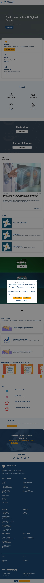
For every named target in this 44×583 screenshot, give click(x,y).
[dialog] (22, 291)
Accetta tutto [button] (17, 297)
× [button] (36, 281)
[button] (22, 300)
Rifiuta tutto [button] (26, 297)
